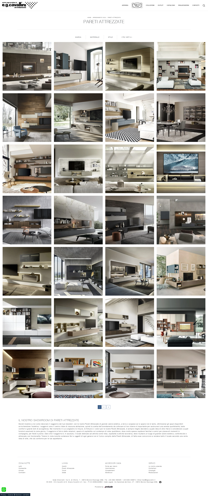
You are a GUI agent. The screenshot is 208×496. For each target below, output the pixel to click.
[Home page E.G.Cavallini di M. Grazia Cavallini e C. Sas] (31, 5)
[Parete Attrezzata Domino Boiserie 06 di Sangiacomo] (78, 271)
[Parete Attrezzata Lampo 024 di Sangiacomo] (78, 117)
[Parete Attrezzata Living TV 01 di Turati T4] (181, 220)
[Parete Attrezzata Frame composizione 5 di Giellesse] (129, 220)
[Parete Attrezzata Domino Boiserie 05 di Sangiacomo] (78, 168)
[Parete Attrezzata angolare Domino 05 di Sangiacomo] (27, 373)
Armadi (21, 470)
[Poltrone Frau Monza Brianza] (137, 5)
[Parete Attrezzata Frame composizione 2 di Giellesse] (78, 220)
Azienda (125, 5)
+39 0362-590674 (129, 480)
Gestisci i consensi (22, 495)
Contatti (195, 5)
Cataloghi (171, 5)
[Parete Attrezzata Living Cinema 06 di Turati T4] (27, 322)
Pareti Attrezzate (114, 17)
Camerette (22, 468)
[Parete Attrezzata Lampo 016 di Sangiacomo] (129, 322)
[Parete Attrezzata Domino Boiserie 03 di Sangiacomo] (129, 168)
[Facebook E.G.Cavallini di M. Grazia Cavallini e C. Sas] (160, 482)
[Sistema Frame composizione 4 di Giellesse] (181, 117)
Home (89, 17)
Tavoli (64, 470)
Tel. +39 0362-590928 (113, 480)
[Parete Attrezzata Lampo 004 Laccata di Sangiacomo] (129, 117)
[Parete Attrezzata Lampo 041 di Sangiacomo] (129, 373)
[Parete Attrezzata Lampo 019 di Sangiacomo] (27, 117)
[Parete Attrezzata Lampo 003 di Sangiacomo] (181, 271)
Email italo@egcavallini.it (146, 480)
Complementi (110, 470)
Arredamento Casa (99, 17)
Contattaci (152, 468)
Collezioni (150, 5)
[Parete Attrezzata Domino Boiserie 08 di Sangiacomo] (129, 66)
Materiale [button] (94, 37)
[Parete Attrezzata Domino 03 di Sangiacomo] (78, 322)
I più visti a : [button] (127, 37)
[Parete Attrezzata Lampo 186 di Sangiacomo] (27, 168)
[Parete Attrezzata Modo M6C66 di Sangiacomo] (181, 322)
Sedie (64, 472)
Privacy (3, 495)
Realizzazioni (183, 5)
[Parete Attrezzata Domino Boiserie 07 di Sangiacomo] (181, 168)
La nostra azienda (155, 466)
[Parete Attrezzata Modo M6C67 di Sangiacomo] (181, 66)
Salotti (64, 466)
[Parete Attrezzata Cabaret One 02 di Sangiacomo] (181, 373)
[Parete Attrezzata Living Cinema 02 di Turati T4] (27, 66)
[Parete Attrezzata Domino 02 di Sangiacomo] (27, 271)
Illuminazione (110, 468)
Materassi (108, 472)
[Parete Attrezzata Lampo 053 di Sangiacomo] (129, 271)
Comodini (22, 472)
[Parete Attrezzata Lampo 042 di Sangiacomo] (78, 373)
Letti (20, 466)
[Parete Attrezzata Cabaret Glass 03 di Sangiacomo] (27, 220)
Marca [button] (78, 37)
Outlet (160, 5)
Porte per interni (111, 466)
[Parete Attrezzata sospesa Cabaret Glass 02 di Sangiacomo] (78, 66)
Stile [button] (110, 37)
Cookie (10, 495)
